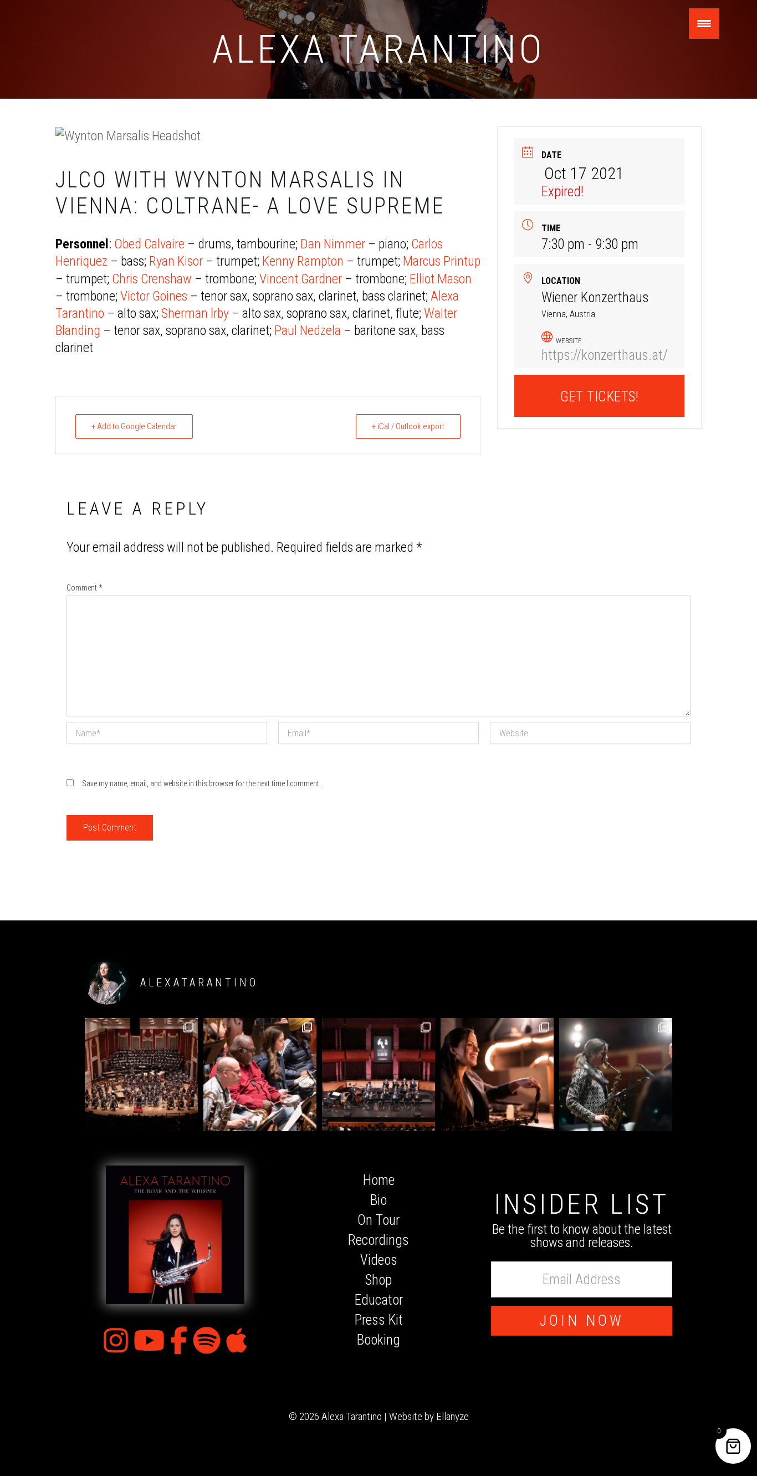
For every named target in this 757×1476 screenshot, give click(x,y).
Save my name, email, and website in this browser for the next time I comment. (201, 783)
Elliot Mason (441, 279)
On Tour (378, 1220)
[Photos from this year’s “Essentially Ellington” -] (378, 1074)
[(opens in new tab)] (175, 1234)
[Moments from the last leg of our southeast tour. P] (497, 1074)
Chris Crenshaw (152, 279)
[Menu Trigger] (704, 23)
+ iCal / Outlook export (408, 426)
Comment (84, 587)
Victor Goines (153, 296)
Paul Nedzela (307, 330)
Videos (378, 1260)
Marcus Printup (441, 261)
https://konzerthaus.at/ (604, 355)
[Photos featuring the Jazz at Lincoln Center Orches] (141, 1074)
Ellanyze (452, 1416)
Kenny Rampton (303, 261)
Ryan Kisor (176, 261)
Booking (378, 1340)
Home (379, 1180)
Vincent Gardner (300, 279)
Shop (378, 1280)
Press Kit (379, 1320)
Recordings (378, 1240)
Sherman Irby (195, 313)
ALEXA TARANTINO (378, 49)
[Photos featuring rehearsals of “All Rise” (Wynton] (259, 1074)
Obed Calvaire (149, 244)
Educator (379, 1300)
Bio (378, 1200)
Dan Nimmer (332, 244)
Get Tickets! (599, 397)
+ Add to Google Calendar (134, 426)
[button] (581, 1321)
